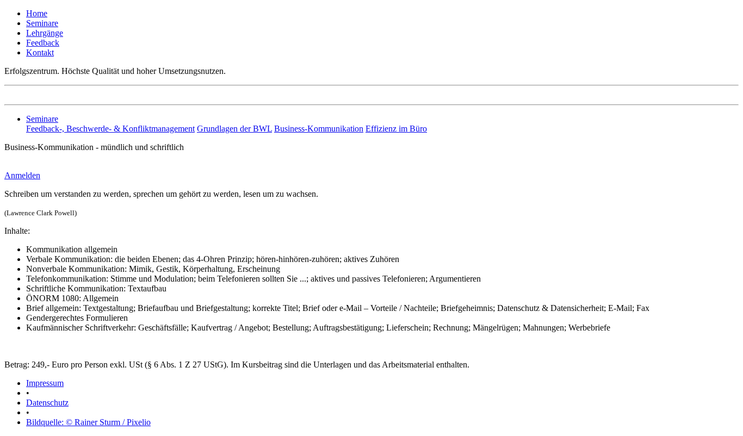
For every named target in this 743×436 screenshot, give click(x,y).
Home (36, 13)
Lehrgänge (44, 33)
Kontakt (40, 52)
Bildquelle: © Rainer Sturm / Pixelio (88, 422)
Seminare (42, 23)
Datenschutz (47, 402)
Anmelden (22, 175)
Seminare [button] (42, 118)
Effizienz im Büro (396, 128)
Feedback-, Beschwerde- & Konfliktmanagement (110, 128)
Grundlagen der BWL (234, 128)
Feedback (42, 42)
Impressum (45, 383)
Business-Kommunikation (318, 128)
